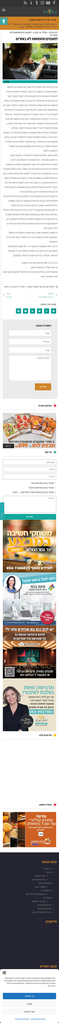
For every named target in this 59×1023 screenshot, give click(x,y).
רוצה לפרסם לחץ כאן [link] (41, 912)
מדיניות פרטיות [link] (38, 879)
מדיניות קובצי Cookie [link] (38, 1019)
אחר (14, 492)
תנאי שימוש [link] (40, 876)
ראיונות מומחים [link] (44, 905)
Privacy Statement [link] (22, 1019)
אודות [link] (48, 872)
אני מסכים (29, 996)
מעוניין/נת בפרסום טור (42, 483)
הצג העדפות (29, 1011)
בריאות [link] (7, 286)
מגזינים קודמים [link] (44, 908)
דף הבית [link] (53, 32)
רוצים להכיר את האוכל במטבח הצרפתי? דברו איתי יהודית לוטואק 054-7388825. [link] (31, 25)
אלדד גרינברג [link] (40, 32)
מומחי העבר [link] (39, 886)
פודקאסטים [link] (46, 890)
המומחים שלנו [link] (44, 883)
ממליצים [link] (47, 897)
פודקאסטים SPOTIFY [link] (35, 894)
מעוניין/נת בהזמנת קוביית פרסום (37, 492)
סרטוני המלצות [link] (38, 901)
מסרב (29, 1004)
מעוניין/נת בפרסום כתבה (41, 487)
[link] (3, 21)
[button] (4, 972)
